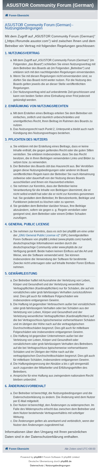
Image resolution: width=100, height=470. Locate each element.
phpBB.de (66, 461)
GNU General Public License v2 (39, 235)
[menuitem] (36, 465)
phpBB (37, 457)
